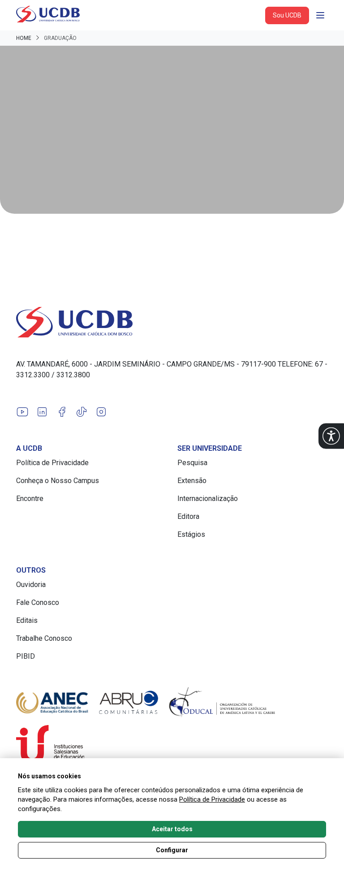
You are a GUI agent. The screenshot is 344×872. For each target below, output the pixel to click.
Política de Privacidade (52, 462)
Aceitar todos (172, 829)
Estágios (191, 534)
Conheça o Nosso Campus (57, 480)
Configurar (172, 850)
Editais (27, 620)
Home (23, 38)
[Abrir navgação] (320, 15)
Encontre (29, 498)
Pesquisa (192, 462)
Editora (188, 516)
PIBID (25, 656)
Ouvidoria (31, 584)
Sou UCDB (287, 15)
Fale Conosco (37, 602)
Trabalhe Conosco (44, 638)
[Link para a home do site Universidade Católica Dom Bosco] (172, 322)
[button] (331, 436)
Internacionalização (207, 498)
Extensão (191, 480)
